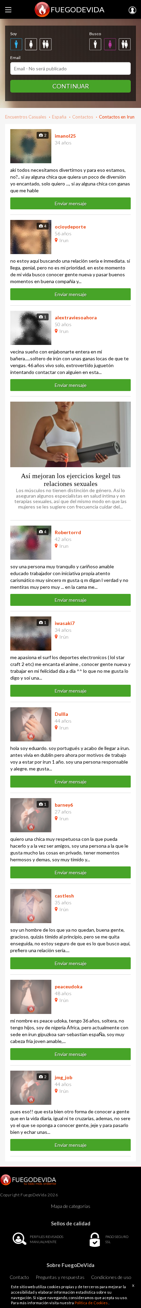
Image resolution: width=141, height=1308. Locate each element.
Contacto (19, 1277)
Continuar (70, 86)
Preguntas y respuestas (60, 1277)
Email (15, 57)
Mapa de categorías (70, 1206)
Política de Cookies (91, 1302)
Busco (95, 33)
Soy (13, 33)
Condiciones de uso (111, 1277)
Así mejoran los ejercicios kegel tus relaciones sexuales (70, 479)
